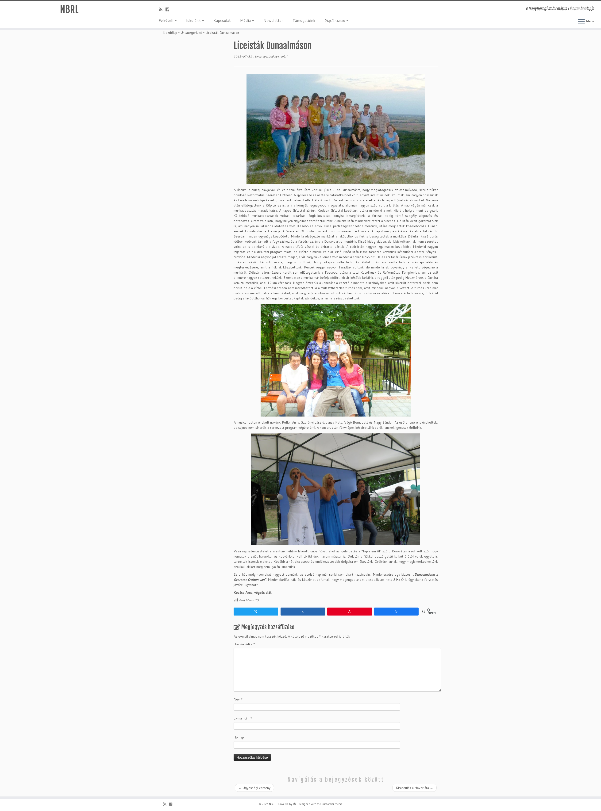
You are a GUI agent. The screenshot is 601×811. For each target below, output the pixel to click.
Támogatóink (304, 20)
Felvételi (166, 20)
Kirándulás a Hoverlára (414, 787)
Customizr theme (332, 804)
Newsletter (273, 20)
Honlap (239, 737)
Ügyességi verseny (254, 787)
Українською (335, 20)
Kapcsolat (222, 20)
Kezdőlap (170, 32)
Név (238, 699)
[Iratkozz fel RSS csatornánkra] (162, 9)
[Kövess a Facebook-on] (169, 9)
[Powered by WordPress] (294, 803)
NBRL (69, 9)
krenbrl (282, 56)
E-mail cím (243, 718)
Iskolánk (194, 20)
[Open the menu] (581, 21)
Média (246, 20)
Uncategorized (191, 32)
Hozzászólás (244, 644)
